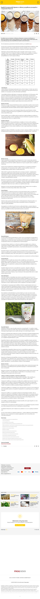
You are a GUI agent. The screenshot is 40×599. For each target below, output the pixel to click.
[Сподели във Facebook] (36, 33)
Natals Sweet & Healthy (6, 443)
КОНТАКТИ (14, 577)
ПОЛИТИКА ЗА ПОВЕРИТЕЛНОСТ (25, 577)
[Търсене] (2, 2)
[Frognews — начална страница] (20, 571)
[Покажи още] (20, 596)
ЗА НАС (10, 577)
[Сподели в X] (38, 33)
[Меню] (38, 2)
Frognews (5, 446)
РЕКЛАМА (17, 577)
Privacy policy (27, 582)
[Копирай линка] (34, 33)
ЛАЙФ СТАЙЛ (3, 33)
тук (30, 44)
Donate (27, 468)
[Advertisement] (20, 550)
